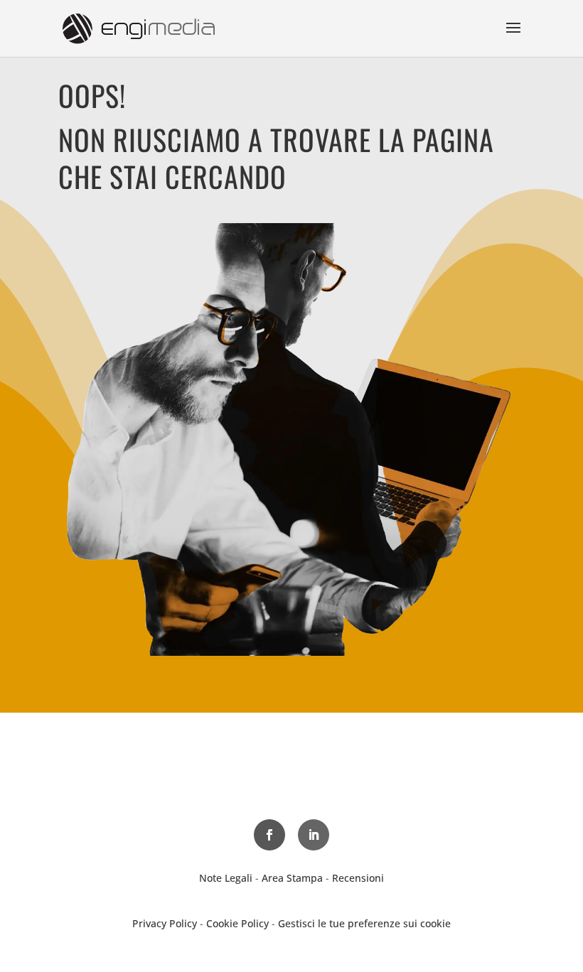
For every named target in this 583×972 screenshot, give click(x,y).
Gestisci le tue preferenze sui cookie (364, 923)
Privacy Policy (164, 923)
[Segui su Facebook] (269, 834)
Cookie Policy (237, 923)
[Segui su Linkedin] (313, 834)
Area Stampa (292, 878)
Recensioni (358, 878)
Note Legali (225, 878)
